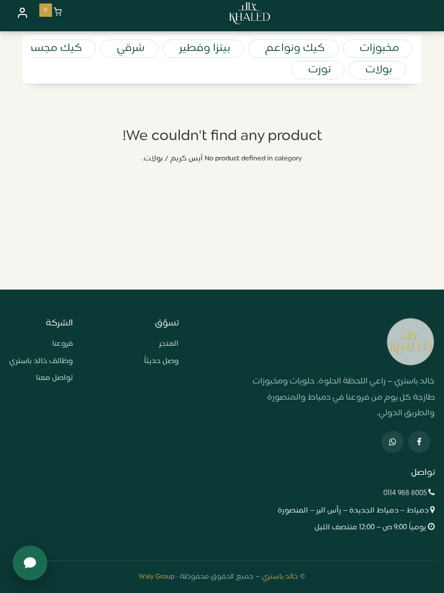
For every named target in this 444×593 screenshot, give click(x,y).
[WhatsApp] (393, 442)
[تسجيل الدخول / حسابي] (22, 12)
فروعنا (62, 344)
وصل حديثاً (161, 361)
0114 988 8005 (405, 493)
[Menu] (429, 13)
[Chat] (30, 563)
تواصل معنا (54, 378)
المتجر (169, 344)
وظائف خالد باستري (41, 361)
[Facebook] (419, 442)
